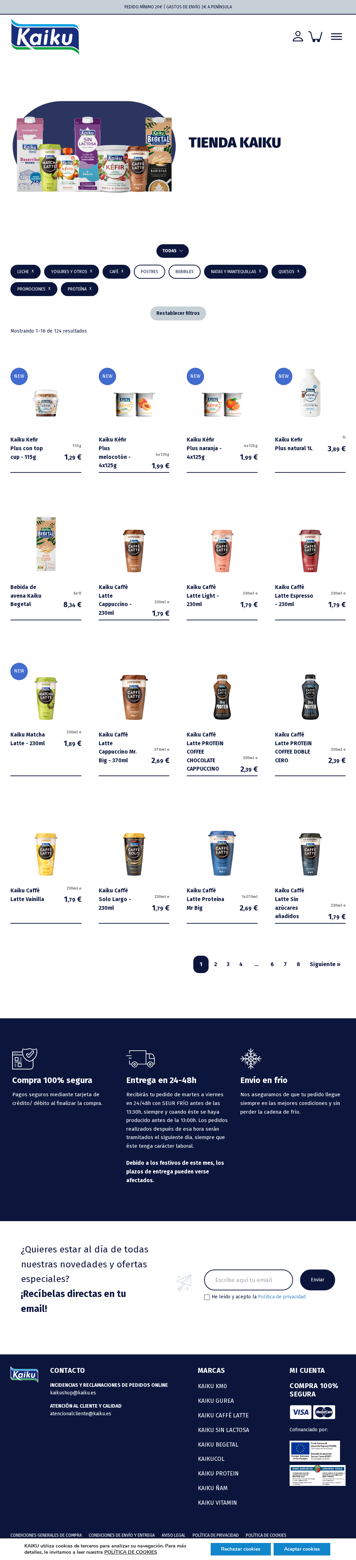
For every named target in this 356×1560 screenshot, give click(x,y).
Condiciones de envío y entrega (122, 1535)
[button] (185, 272)
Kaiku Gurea (216, 1400)
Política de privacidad (282, 1297)
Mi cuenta (307, 1370)
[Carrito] (315, 36)
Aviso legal (174, 1535)
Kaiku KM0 (212, 1386)
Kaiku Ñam (213, 1488)
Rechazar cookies (240, 1549)
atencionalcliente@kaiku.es (80, 1414)
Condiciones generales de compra (46, 1535)
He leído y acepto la (259, 1297)
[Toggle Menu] (336, 36)
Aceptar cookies (302, 1549)
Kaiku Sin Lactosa (223, 1429)
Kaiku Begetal (218, 1444)
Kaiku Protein (218, 1473)
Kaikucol (211, 1458)
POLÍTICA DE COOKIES (130, 1552)
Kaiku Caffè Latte (223, 1415)
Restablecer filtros (178, 313)
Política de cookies (266, 1535)
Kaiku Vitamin (217, 1502)
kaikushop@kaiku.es (73, 1393)
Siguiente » (325, 964)
